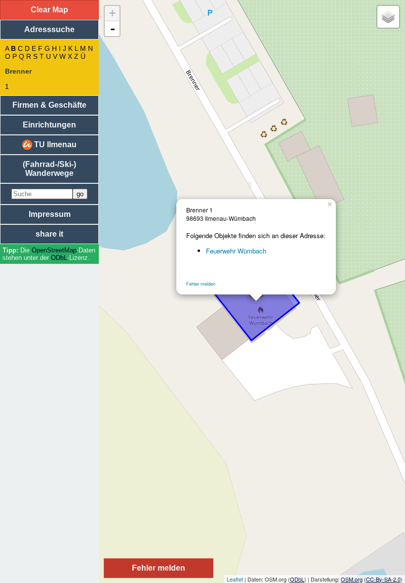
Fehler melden (200, 284)
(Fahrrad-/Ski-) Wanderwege (49, 168)
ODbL (59, 257)
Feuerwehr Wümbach (236, 250)
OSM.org (352, 579)
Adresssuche (49, 29)
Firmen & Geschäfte (49, 105)
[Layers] (388, 17)
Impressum (50, 214)
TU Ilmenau (54, 144)
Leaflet (235, 579)
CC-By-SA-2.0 (383, 579)
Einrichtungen (49, 125)
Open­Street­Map (54, 250)
